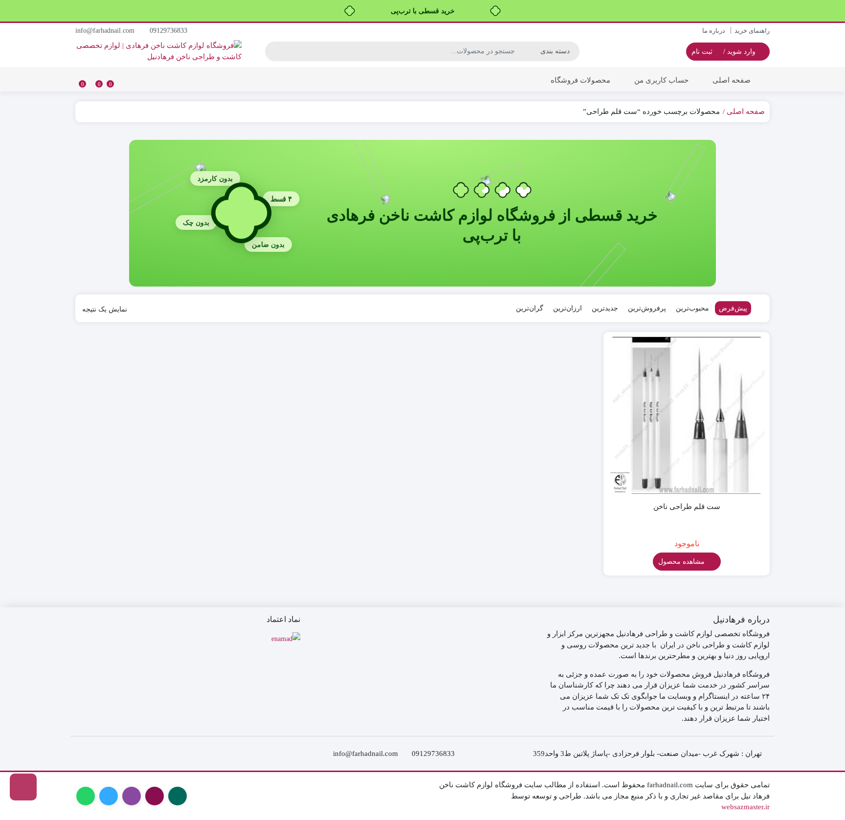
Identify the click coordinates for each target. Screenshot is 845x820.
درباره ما (713, 30)
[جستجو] (274, 51)
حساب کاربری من (661, 80)
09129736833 (169, 30)
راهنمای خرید (752, 30)
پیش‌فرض (733, 308)
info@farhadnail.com (105, 30)
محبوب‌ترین (692, 308)
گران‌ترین (529, 308)
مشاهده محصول (682, 561)
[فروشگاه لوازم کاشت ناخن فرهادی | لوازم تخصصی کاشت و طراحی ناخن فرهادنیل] (158, 51)
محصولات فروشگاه (579, 80)
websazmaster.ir (745, 807)
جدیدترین (605, 308)
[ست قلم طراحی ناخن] (686, 415)
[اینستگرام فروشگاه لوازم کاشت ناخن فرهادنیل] (23, 787)
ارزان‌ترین (567, 308)
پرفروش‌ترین (647, 308)
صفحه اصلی (731, 80)
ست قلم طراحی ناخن (686, 506)
